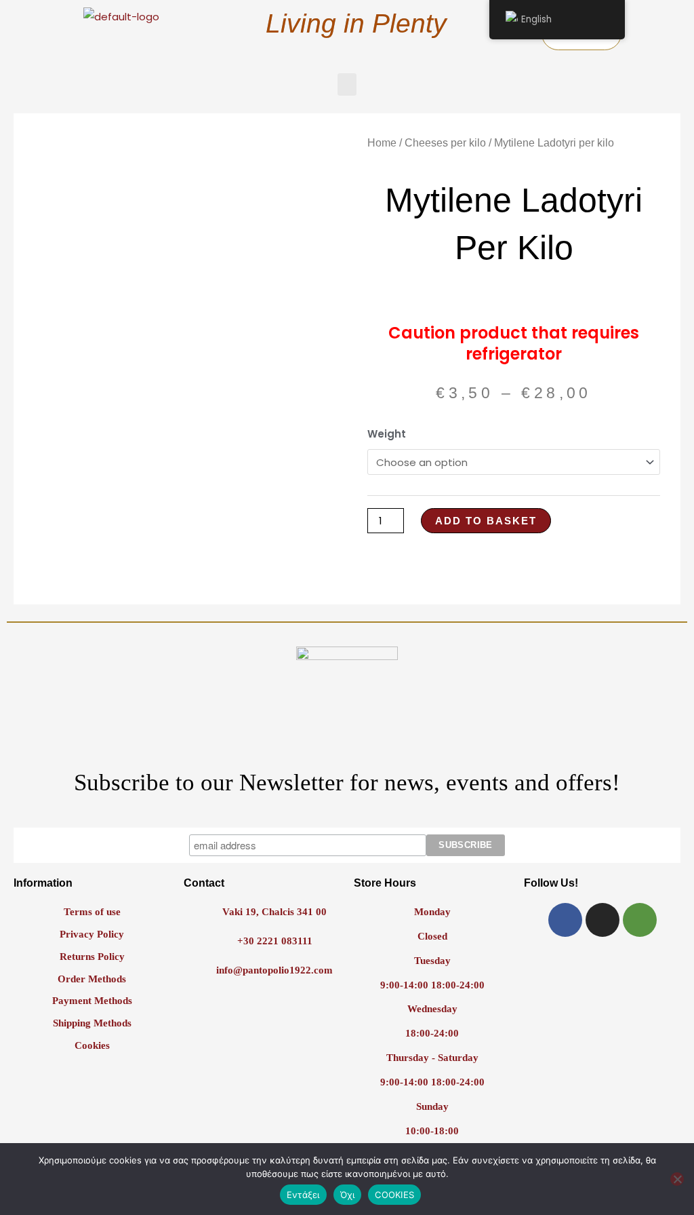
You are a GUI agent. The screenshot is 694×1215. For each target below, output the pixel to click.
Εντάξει (303, 1194)
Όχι (347, 1194)
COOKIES (394, 1194)
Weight (386, 434)
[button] (347, 84)
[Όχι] (677, 1179)
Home (381, 143)
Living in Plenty (356, 23)
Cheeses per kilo (445, 143)
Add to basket (486, 520)
